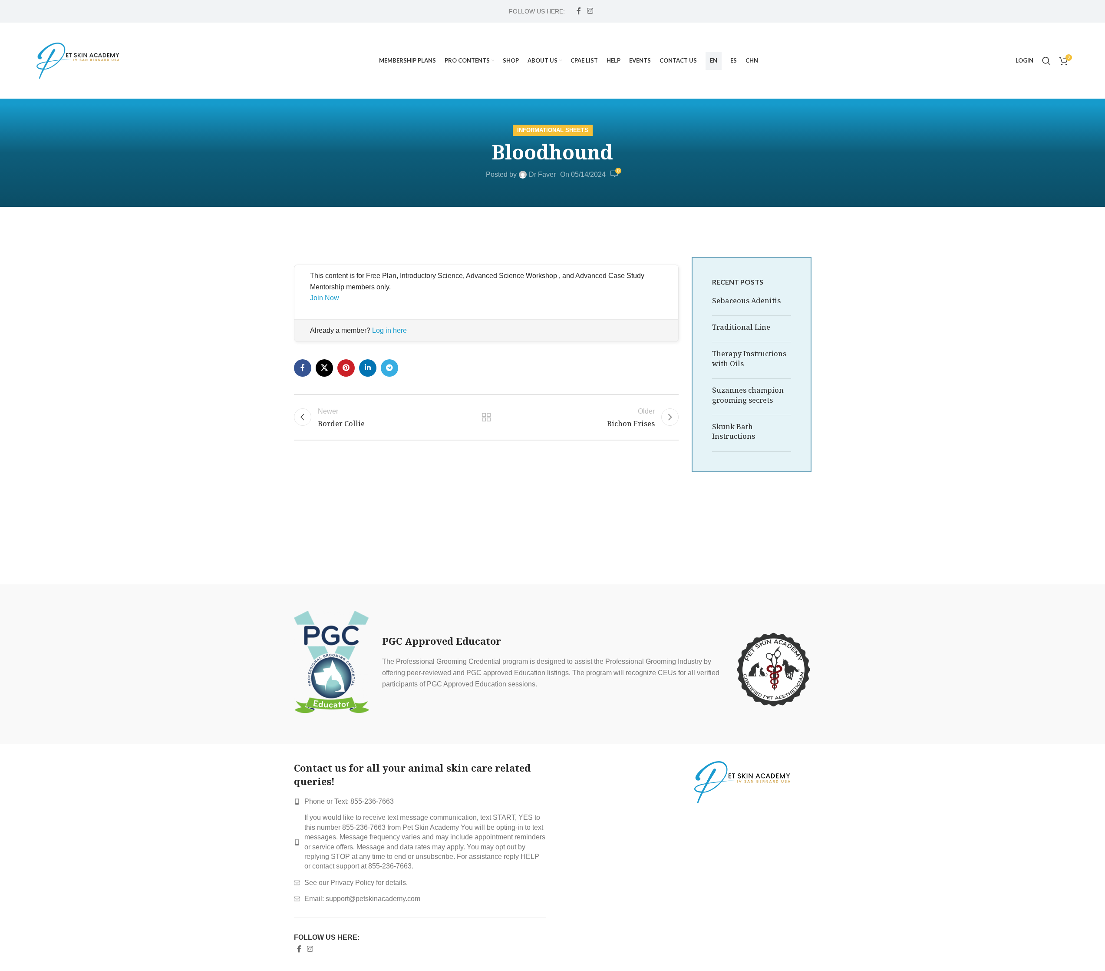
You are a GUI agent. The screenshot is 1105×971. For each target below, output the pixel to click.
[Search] (1046, 61)
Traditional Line (741, 327)
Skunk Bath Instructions (733, 431)
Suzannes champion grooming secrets (748, 394)
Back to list (486, 417)
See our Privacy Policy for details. (356, 882)
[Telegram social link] (389, 368)
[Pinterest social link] (346, 368)
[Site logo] (77, 60)
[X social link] (324, 368)
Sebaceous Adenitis (746, 300)
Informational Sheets (552, 130)
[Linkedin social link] (367, 368)
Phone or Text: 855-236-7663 (349, 801)
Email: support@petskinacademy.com (362, 898)
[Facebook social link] (579, 11)
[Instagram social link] (590, 11)
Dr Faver (542, 174)
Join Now (324, 298)
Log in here (389, 330)
